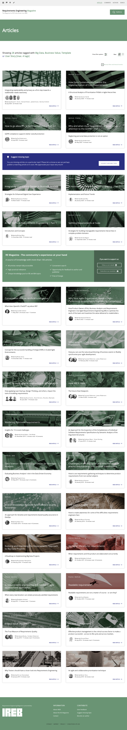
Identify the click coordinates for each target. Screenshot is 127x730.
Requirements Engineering (19, 11)
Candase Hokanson (33, 636)
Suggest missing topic (109, 163)
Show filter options (97, 54)
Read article (53, 106)
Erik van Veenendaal (23, 675)
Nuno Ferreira (38, 398)
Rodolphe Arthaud (86, 558)
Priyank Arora (21, 478)
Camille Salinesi (21, 311)
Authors (115, 2)
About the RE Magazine (61, 713)
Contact (55, 716)
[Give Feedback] (7, 2)
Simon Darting (98, 439)
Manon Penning (85, 519)
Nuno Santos (30, 398)
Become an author (83, 716)
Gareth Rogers (85, 238)
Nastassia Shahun (22, 199)
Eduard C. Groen (16, 102)
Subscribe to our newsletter (108, 271)
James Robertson (101, 359)
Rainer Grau (20, 357)
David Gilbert (25, 434)
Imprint (56, 724)
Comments (107, 2)
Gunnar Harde (85, 97)
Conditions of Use (73, 724)
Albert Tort (20, 522)
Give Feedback (82, 709)
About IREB (57, 709)
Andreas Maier (88, 439)
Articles (99, 2)
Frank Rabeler (85, 597)
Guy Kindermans (22, 138)
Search (122, 2)
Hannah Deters (25, 102)
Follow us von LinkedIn (108, 265)
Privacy (62, 724)
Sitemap (49, 724)
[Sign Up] (3, 2)
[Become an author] (14, 2)
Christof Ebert (85, 638)
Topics (118, 12)
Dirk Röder (32, 434)
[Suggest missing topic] (10, 2)
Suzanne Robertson (90, 359)
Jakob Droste (35, 102)
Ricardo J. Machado (48, 398)
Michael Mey (84, 199)
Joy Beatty (24, 636)
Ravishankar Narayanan (24, 560)
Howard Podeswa (86, 317)
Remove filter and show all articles (113, 64)
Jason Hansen (85, 480)
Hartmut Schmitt (44, 102)
